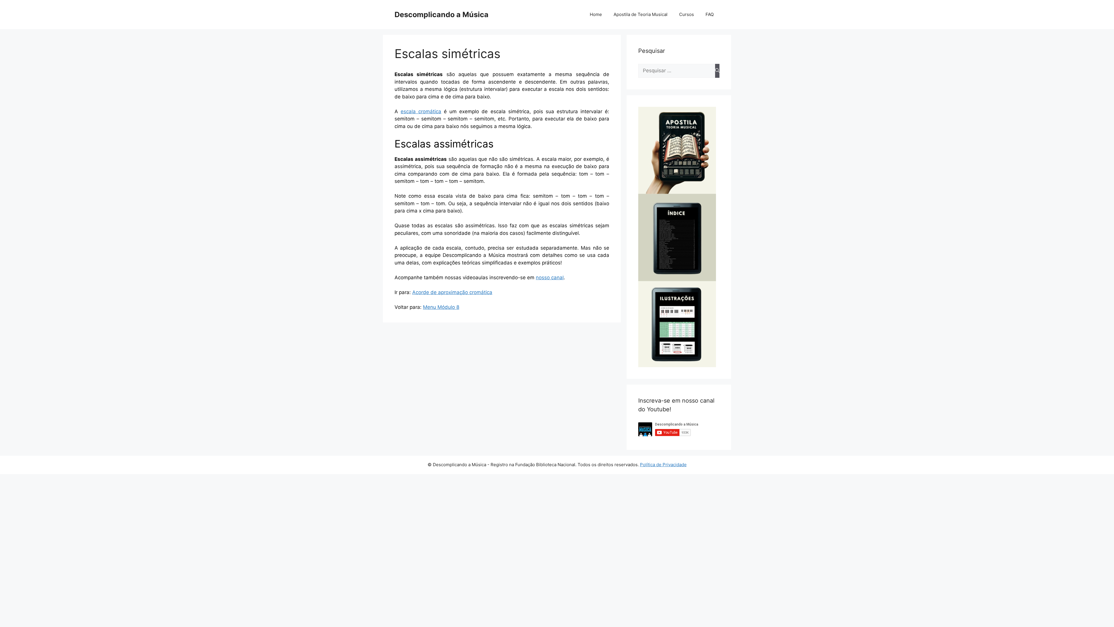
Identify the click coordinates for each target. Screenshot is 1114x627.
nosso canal (550, 277)
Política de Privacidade (663, 464)
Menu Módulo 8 (441, 307)
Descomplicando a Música (442, 14)
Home (596, 14)
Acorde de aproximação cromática (452, 292)
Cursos (686, 14)
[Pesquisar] (717, 71)
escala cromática (421, 111)
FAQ (710, 14)
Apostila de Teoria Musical (641, 14)
